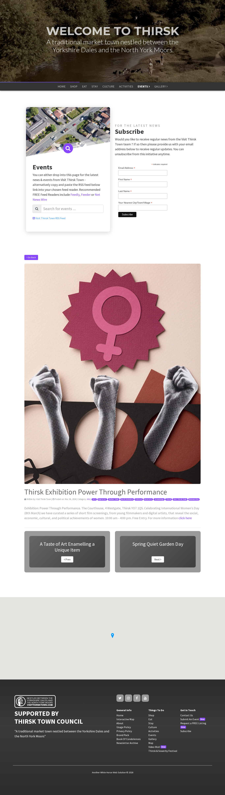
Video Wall (154, 747)
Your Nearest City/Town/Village (135, 202)
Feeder (86, 194)
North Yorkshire (127, 499)
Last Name (125, 191)
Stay (150, 723)
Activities (153, 731)
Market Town (114, 499)
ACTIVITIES (126, 86)
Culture (152, 727)
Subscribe (185, 731)
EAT (84, 86)
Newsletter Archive (127, 743)
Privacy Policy (124, 731)
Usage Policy (123, 727)
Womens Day (194, 499)
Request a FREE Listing (193, 723)
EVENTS (143, 86)
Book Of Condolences (128, 739)
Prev (67, 559)
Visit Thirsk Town (180, 499)
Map (150, 743)
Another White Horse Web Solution (109, 772)
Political (138, 499)
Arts (88, 499)
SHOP (73, 86)
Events (152, 735)
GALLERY (160, 86)
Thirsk (168, 499)
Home (119, 715)
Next (157, 559)
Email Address (126, 168)
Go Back (31, 257)
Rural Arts (148, 499)
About (119, 723)
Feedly (75, 194)
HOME (62, 86)
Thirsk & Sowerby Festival (162, 750)
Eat (150, 719)
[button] (112, 635)
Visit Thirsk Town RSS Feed (50, 218)
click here (185, 518)
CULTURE (108, 86)
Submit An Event (189, 719)
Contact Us (186, 715)
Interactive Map (125, 719)
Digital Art (102, 499)
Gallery (152, 739)
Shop (151, 715)
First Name (125, 179)
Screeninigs (159, 499)
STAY (95, 86)
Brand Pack (122, 735)
